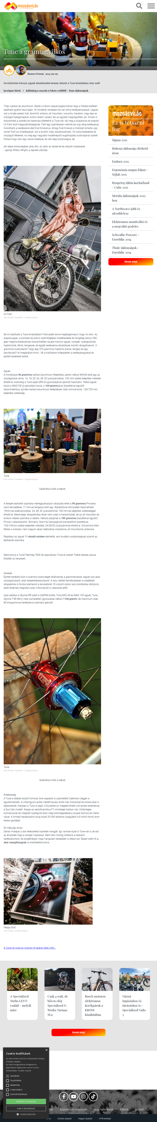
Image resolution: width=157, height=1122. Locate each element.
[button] (26, 1114)
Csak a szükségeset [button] (26, 1108)
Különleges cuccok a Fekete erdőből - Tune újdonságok (57, 90)
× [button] (46, 1050)
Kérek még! (130, 261)
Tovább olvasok (24, 1070)
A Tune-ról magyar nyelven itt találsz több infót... (30, 947)
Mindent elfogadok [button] (26, 1101)
